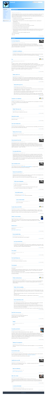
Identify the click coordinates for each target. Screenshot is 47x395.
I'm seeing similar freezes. (17, 151)
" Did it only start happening (18, 181)
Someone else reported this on (17, 171)
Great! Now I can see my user (16, 312)
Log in (39, 56)
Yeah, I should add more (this (18, 299)
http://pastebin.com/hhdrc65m (31, 354)
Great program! (14, 265)
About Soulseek (6, 11)
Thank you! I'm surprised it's (17, 342)
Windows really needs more (17, 277)
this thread (23, 195)
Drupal (25, 392)
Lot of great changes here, (16, 40)
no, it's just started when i (18, 241)
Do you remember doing (16, 234)
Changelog (5, 14)
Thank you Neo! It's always (17, 131)
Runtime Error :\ (14, 225)
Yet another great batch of (16, 328)
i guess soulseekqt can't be (16, 163)
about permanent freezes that (16, 140)
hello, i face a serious (15, 375)
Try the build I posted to (19, 192)
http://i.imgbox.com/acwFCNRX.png (26, 166)
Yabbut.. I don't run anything (18, 287)
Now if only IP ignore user (16, 257)
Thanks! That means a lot (17, 109)
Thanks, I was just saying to (16, 216)
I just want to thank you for (16, 123)
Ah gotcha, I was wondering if (16, 98)
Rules (5, 16)
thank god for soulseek (15, 116)
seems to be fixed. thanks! (20, 199)
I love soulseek (14, 250)
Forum (5, 13)
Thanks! (14, 321)
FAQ (4, 15)
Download (5, 12)
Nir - (12, 59)
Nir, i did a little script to (16, 350)
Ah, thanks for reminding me (17, 51)
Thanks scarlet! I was (16, 74)
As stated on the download (17, 386)
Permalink (13, 42)
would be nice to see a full (16, 360)
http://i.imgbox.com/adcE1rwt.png (16, 229)
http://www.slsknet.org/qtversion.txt (17, 371)
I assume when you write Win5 (17, 206)
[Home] (6, 7)
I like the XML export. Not (18, 84)
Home (5, 10)
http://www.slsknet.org (16, 368)
